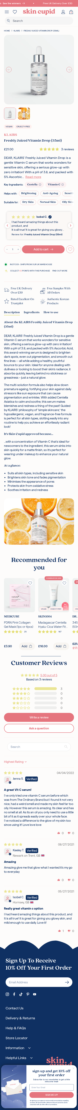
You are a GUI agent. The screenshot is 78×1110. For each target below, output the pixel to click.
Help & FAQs (16, 1028)
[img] (13, 773)
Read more (33, 177)
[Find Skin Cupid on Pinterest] (28, 994)
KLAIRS (17, 31)
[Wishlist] (15, 12)
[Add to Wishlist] (70, 249)
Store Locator (17, 1038)
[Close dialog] (73, 1068)
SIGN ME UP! (51, 1095)
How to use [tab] (51, 312)
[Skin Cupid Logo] (39, 12)
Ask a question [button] (39, 728)
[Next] (69, 69)
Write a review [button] (39, 717)
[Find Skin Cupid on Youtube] (34, 994)
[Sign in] (63, 12)
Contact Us (14, 1008)
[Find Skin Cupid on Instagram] (7, 994)
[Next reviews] (70, 225)
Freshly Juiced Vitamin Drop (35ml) (41, 31)
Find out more (59, 271)
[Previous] (9, 69)
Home (7, 31)
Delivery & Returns (20, 1018)
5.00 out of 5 (48, 675)
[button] (50, 149)
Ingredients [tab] (32, 312)
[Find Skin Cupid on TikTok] (21, 994)
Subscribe (67, 982)
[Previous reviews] (7, 225)
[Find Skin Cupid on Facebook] (14, 994)
